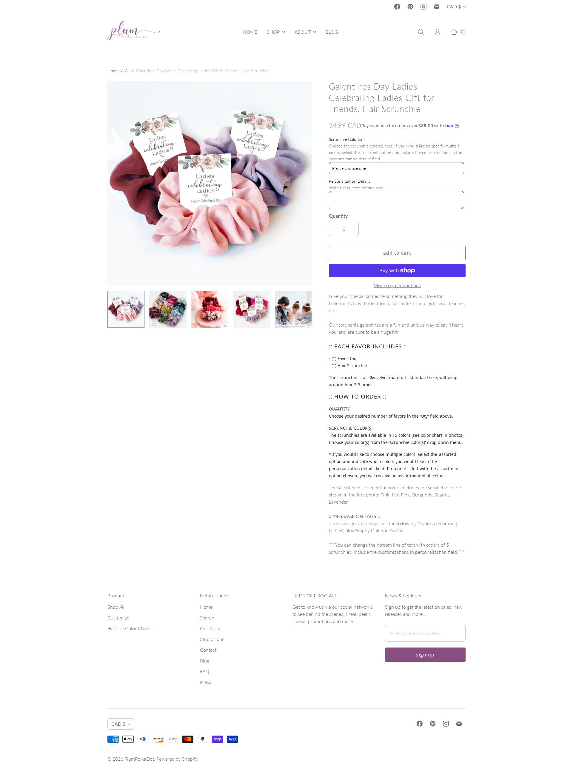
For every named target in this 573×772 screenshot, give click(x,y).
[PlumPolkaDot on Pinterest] (410, 6)
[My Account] (437, 32)
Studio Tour (212, 639)
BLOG (332, 32)
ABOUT (303, 32)
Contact (208, 650)
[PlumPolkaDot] (133, 32)
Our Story (210, 628)
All (127, 70)
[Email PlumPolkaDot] (436, 6)
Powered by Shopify (177, 759)
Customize (118, 617)
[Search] (420, 32)
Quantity (338, 216)
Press (205, 682)
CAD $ (454, 6)
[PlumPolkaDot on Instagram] (423, 6)
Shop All (115, 607)
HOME (250, 32)
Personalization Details (349, 181)
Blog (204, 660)
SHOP (273, 32)
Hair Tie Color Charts (129, 628)
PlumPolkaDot (139, 759)
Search (207, 617)
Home (112, 70)
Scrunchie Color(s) (345, 139)
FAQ (204, 671)
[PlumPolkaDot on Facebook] (397, 6)
